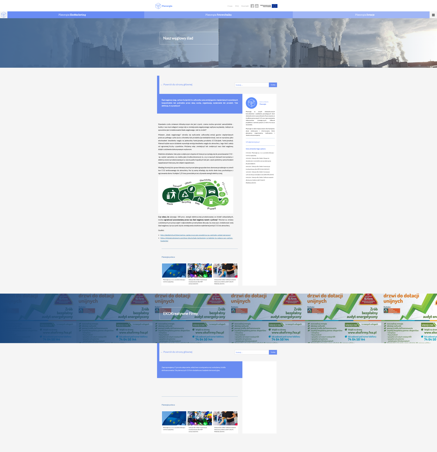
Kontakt (245, 6)
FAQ (237, 6)
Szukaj (273, 85)
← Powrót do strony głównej (176, 84)
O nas (229, 6)
